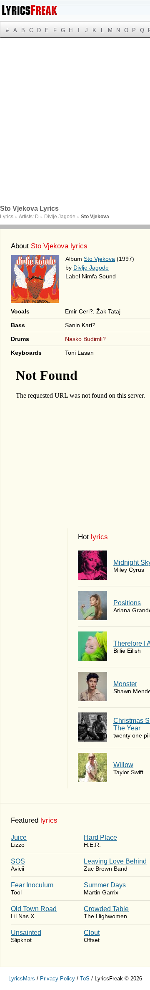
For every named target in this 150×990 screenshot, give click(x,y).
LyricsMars (21, 978)
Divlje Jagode (91, 267)
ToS (85, 978)
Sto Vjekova (99, 258)
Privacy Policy (57, 978)
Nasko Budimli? (85, 339)
